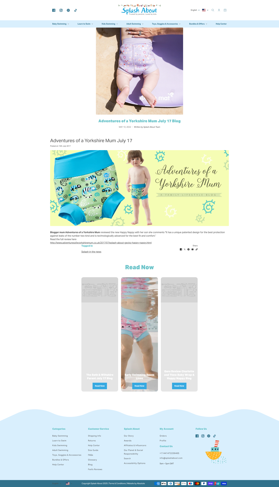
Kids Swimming (59, 445)
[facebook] (53, 10)
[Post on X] (185, 249)
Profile (163, 440)
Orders (163, 436)
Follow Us (201, 428)
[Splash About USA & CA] (139, 10)
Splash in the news (91, 251)
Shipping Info (94, 436)
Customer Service (98, 428)
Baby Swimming (60, 436)
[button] (196, 249)
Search (127, 458)
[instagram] (61, 10)
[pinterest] (68, 10)
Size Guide (93, 450)
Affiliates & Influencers (135, 445)
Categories (58, 428)
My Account (167, 428)
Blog (90, 464)
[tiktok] (75, 10)
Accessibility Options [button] (134, 463)
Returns (92, 440)
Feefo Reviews (95, 469)
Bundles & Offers (60, 460)
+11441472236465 (169, 453)
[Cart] (225, 10)
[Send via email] (192, 249)
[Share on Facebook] (181, 249)
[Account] (219, 10)
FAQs (90, 455)
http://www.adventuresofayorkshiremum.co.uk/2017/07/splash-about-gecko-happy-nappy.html (101, 242)
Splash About (132, 428)
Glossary (92, 460)
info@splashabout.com (171, 458)
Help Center (58, 464)
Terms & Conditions (117, 483)
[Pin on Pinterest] (188, 249)
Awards (128, 440)
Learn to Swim (59, 440)
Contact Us (166, 446)
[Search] (212, 10)
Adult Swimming (60, 450)
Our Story (129, 436)
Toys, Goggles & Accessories (66, 455)
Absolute (141, 483)
